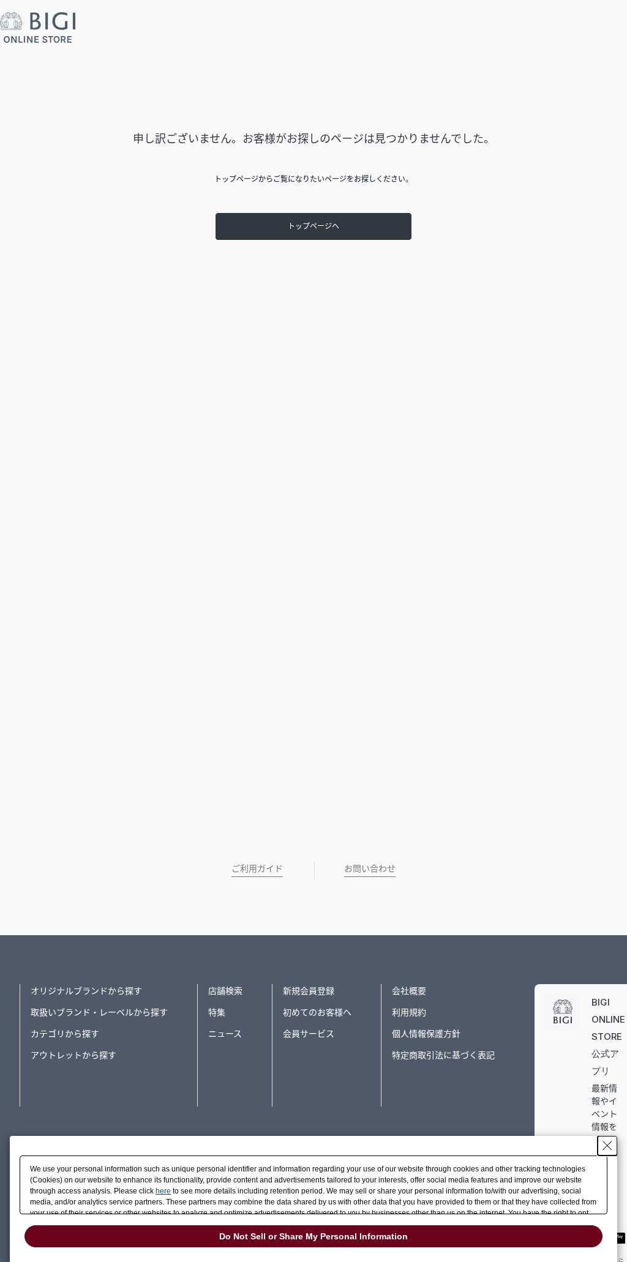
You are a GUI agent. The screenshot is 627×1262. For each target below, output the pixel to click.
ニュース (225, 1033)
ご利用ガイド (257, 868)
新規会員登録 (308, 990)
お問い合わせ (370, 868)
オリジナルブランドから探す (86, 990)
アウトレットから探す (73, 1055)
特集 (216, 1012)
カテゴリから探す (65, 1033)
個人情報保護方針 (426, 1033)
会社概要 (409, 990)
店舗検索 (225, 990)
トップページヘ (313, 226)
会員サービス (308, 1033)
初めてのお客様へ (317, 1012)
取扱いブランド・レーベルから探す (99, 1012)
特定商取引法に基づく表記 (443, 1055)
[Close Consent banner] (607, 1146)
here (163, 1191)
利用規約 (409, 1012)
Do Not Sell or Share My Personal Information (313, 1236)
